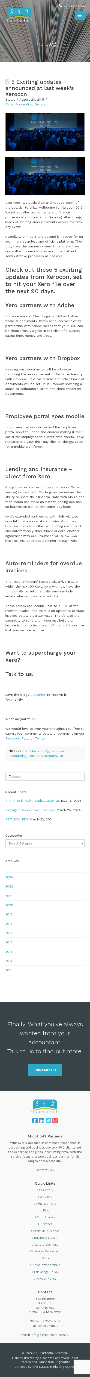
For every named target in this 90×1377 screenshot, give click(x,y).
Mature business (46, 1244)
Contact (46, 1224)
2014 (8, 961)
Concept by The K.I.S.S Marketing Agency (45, 1366)
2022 (9, 886)
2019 (8, 914)
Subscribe (38, 694)
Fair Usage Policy (46, 1272)
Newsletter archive (46, 1265)
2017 (8, 933)
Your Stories (46, 1217)
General (40, 104)
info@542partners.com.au (50, 1335)
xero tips (35, 756)
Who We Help (46, 1203)
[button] (80, 15)
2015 (8, 951)
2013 (8, 970)
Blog (46, 1210)
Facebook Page (17, 738)
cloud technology (35, 751)
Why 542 (46, 1196)
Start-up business (46, 1231)
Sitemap (61, 1353)
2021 (8, 896)
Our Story (46, 1190)
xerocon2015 (54, 756)
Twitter (40, 738)
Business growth (46, 1237)
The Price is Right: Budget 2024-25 (32, 800)
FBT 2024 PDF (16, 819)
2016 (8, 942)
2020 (9, 905)
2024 (9, 877)
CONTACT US (45, 1070)
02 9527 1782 (74, 5)
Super (46, 1258)
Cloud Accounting (19, 104)
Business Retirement (46, 1251)
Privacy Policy (46, 1278)
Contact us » (45, 1170)
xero (54, 751)
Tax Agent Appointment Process (30, 810)
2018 (8, 923)
